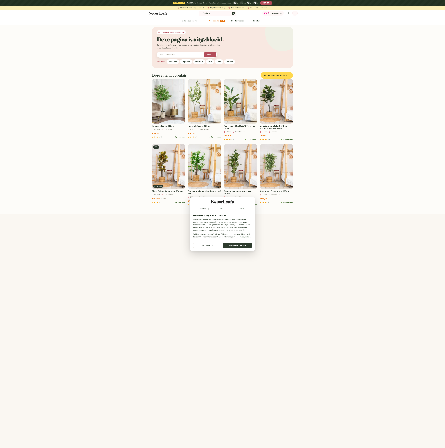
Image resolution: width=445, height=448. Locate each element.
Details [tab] (222, 209)
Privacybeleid (244, 237)
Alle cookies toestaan (237, 245)
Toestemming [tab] (203, 209)
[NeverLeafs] (222, 202)
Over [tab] (242, 209)
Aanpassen (206, 245)
